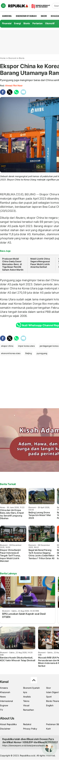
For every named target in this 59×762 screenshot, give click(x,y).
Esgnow (4, 705)
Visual (26, 705)
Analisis (27, 696)
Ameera (4, 687)
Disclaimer (5, 728)
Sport (49, 696)
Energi (17, 23)
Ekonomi (12, 58)
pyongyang (42, 353)
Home (3, 58)
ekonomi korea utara (10, 353)
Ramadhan (28, 709)
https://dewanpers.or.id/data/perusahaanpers (25, 745)
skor (44, 16)
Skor (48, 687)
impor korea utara (26, 346)
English (49, 705)
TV (1, 709)
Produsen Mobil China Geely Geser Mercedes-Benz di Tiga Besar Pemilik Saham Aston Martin (12, 264)
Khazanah (5, 692)
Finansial (6, 23)
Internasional (6, 701)
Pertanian (37, 23)
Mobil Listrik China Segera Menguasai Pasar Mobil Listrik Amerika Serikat (40, 262)
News (3, 696)
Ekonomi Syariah (26, 16)
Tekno (26, 701)
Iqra (25, 692)
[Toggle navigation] (3, 5)
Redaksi (27, 724)
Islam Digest (52, 692)
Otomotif (49, 23)
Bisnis (26, 23)
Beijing (28, 353)
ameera (7, 16)
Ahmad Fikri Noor (13, 85)
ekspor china (7, 346)
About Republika (8, 724)
